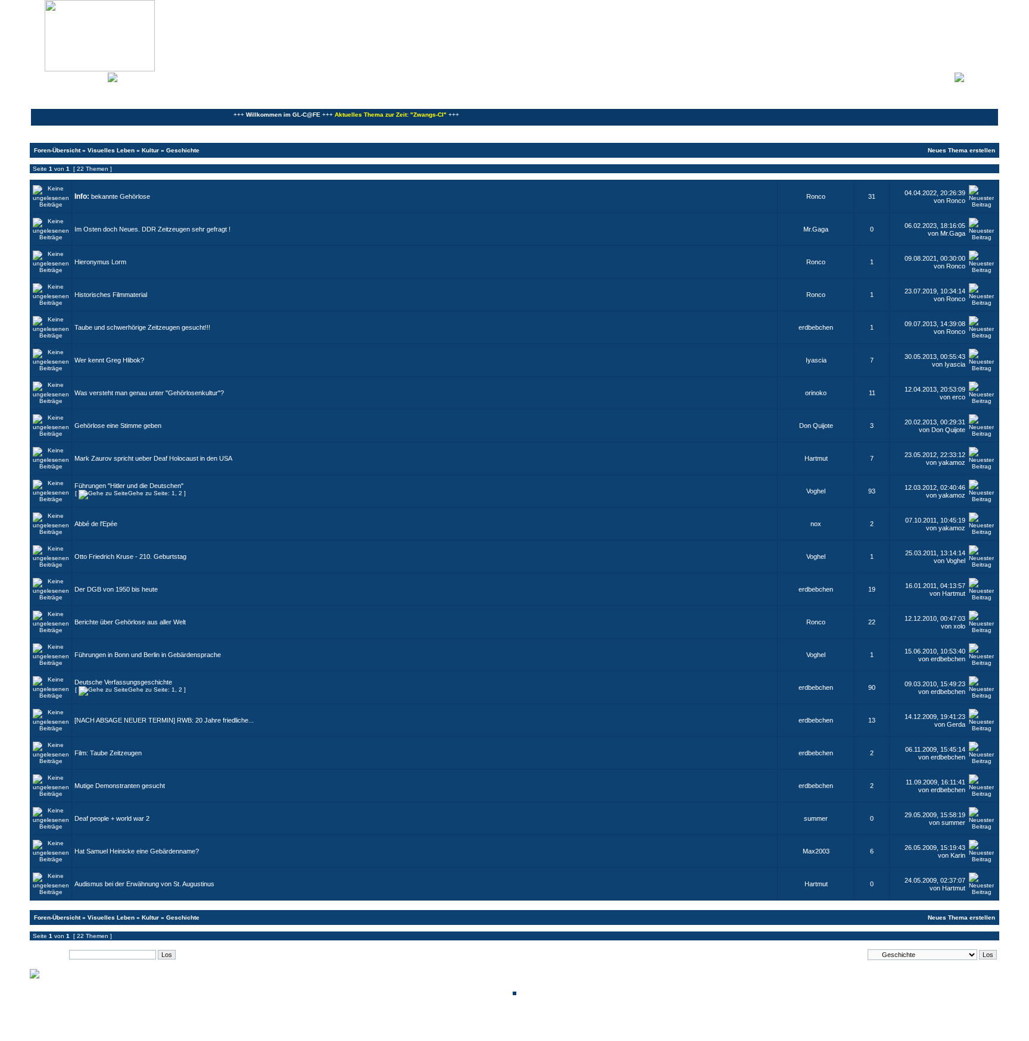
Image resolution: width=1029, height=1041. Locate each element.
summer (816, 818)
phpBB (474, 1024)
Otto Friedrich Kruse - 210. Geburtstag (130, 556)
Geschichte (182, 150)
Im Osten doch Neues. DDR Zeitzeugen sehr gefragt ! (152, 229)
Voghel (815, 491)
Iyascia (816, 360)
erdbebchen (816, 327)
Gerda (956, 724)
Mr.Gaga (815, 229)
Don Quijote (816, 425)
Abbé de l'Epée (95, 523)
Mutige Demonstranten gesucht (119, 785)
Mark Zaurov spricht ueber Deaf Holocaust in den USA (153, 458)
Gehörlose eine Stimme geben (117, 425)
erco (958, 397)
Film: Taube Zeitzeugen (108, 752)
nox (815, 523)
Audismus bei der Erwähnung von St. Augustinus (144, 883)
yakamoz (951, 462)
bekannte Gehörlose (120, 196)
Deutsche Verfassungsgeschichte (123, 682)
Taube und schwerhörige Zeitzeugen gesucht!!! (142, 327)
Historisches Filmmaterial (110, 294)
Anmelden (981, 76)
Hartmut (816, 458)
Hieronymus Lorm (100, 261)
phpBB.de (556, 1031)
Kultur (150, 150)
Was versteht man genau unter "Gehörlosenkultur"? (149, 392)
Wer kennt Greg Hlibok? (109, 360)
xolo (959, 626)
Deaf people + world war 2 (111, 818)
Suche (95, 76)
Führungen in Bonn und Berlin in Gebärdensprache (147, 654)
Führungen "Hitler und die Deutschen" (128, 485)
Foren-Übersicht (57, 150)
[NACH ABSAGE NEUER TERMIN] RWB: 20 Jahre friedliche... (164, 720)
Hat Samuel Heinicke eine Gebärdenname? (136, 851)
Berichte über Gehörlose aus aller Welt (130, 622)
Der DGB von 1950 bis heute (116, 589)
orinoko (816, 392)
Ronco (815, 196)
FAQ (73, 76)
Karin (957, 855)
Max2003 (816, 851)
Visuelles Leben (111, 150)
